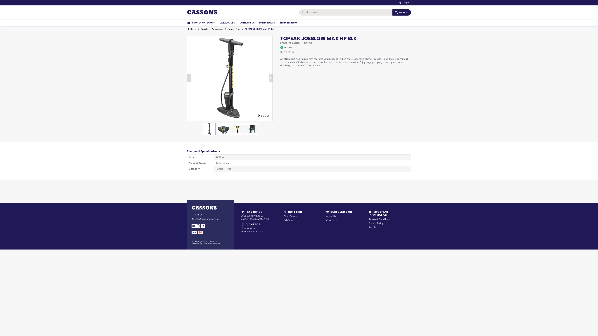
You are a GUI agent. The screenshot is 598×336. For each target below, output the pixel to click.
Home (193, 29)
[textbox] (345, 12)
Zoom (265, 115)
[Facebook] (194, 226)
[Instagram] (198, 226)
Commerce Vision (211, 243)
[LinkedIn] (203, 226)
